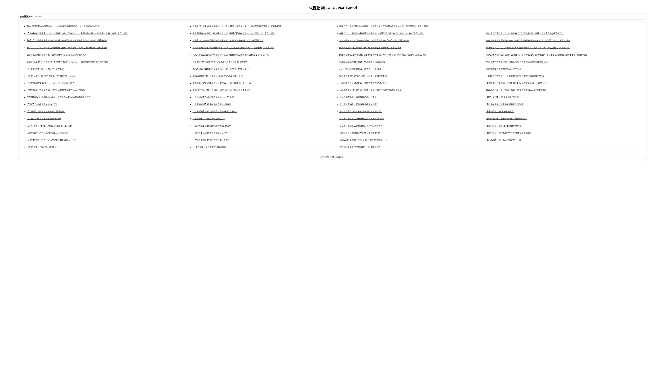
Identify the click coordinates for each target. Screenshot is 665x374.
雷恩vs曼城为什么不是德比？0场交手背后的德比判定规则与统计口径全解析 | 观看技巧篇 (233, 47)
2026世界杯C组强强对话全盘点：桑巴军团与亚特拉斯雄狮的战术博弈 (59, 97)
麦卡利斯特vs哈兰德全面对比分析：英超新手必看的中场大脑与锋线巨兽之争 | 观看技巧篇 (234, 33)
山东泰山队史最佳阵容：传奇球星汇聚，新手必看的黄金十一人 (222, 69)
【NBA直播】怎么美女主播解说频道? (210, 147)
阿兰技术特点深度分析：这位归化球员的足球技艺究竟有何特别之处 (517, 62)
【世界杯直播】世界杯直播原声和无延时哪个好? (361, 118)
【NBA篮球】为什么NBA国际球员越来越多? (506, 118)
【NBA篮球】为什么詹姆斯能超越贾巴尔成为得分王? (363, 140)
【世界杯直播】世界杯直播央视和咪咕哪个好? (360, 125)
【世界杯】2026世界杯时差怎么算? (209, 118)
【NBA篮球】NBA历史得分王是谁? (502, 97)
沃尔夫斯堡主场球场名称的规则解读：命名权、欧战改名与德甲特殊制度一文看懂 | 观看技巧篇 (382, 55)
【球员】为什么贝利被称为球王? (42, 104)
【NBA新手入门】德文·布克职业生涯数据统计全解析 (51, 76)
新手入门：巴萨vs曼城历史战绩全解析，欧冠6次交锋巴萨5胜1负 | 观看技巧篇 (228, 40)
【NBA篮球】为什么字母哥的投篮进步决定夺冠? (49, 125)
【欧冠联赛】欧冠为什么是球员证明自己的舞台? (215, 111)
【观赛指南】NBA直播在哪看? (500, 111)
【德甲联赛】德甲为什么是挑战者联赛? (504, 125)
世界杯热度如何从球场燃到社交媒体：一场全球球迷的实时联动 (222, 83)
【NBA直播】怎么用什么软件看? (42, 147)
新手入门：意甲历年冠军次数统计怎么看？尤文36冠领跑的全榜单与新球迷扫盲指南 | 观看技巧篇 (383, 26)
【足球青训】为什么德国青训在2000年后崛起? (48, 133)
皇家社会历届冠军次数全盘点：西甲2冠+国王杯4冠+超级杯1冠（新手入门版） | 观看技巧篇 (528, 40)
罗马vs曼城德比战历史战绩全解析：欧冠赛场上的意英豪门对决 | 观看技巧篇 (374, 40)
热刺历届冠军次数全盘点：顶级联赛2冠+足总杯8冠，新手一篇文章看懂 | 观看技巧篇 (525, 33)
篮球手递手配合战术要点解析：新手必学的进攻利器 (363, 76)
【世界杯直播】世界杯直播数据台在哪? (211, 140)
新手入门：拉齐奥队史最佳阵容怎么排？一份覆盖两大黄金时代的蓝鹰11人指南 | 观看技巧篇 (381, 33)
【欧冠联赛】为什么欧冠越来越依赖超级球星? (360, 111)
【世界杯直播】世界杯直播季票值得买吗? (212, 104)
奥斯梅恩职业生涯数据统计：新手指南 (503, 69)
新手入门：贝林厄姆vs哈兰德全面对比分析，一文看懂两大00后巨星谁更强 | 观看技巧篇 (67, 47)
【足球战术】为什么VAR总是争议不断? (504, 140)
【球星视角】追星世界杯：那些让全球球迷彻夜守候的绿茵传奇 (56, 90)
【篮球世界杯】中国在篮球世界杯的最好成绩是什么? (51, 140)
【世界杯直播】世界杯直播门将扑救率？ (358, 97)
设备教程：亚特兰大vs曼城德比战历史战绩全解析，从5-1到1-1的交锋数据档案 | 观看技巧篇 (528, 47)
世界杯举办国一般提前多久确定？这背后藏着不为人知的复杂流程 (516, 90)
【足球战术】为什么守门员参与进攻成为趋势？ (214, 97)
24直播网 (325, 157)
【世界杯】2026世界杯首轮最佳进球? (210, 133)
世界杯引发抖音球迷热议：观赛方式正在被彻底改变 (363, 83)
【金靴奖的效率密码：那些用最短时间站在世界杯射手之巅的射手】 (517, 83)
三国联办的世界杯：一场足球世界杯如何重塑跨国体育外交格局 (515, 76)
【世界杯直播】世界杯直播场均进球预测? (505, 104)
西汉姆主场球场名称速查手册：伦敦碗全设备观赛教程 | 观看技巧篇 (370, 47)
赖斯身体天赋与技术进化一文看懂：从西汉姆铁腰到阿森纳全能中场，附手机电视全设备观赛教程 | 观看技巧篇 (536, 55)
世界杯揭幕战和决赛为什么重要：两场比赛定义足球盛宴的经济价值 (370, 90)
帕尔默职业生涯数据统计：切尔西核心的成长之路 (362, 62)
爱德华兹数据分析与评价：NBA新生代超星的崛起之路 (218, 76)
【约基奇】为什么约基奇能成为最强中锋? (46, 111)
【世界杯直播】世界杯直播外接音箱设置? (358, 104)
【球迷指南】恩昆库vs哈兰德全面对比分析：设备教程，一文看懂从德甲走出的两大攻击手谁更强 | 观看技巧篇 (77, 33)
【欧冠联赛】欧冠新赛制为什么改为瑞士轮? (359, 133)
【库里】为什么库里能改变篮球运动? (44, 118)
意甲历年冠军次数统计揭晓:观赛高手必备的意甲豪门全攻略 (220, 62)
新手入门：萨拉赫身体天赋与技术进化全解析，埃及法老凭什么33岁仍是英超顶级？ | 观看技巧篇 (237, 26)
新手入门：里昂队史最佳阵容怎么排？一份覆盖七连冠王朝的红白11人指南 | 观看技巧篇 (67, 40)
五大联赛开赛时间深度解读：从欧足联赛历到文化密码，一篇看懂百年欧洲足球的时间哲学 (68, 62)
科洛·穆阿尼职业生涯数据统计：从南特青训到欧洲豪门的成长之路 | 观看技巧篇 (63, 26)
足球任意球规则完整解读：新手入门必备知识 (360, 69)
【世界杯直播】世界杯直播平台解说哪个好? (359, 147)
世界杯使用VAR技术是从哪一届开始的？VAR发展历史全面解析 (222, 90)
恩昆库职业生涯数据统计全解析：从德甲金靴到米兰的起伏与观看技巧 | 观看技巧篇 (231, 55)
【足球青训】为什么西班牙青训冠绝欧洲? (212, 125)
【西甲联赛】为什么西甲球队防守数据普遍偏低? (508, 133)
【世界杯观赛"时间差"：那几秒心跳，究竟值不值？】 (51, 83)
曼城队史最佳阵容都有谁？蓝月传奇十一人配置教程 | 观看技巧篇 (56, 55)
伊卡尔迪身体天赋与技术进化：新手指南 (45, 69)
